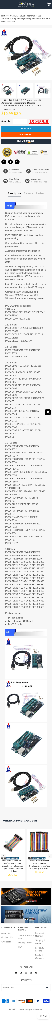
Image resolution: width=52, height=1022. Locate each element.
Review (40, 193)
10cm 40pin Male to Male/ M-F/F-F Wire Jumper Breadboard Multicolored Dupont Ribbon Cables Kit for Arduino (12, 866)
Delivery (28, 193)
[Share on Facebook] (3, 161)
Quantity (5, 121)
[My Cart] (49, 5)
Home (4, 16)
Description (14, 193)
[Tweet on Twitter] (10, 161)
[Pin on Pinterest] (17, 161)
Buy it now (26, 128)
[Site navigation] (3, 5)
